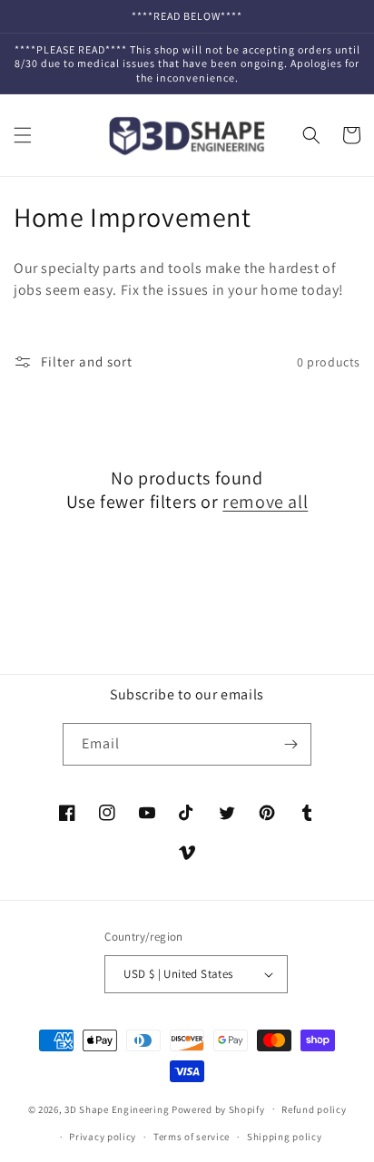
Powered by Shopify (218, 1108)
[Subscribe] (290, 744)
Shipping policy (284, 1136)
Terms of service (191, 1136)
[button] (23, 135)
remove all (265, 501)
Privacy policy (102, 1136)
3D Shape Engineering (116, 1108)
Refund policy (313, 1109)
